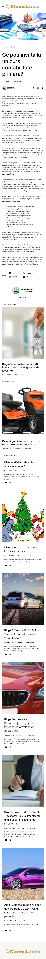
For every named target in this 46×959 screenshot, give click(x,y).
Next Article (7, 382)
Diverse (14, 47)
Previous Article (10, 305)
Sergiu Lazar (10, 87)
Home (4, 47)
